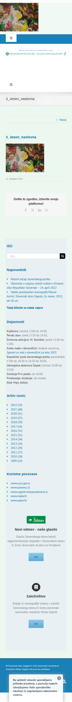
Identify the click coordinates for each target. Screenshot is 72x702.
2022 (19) (16, 405)
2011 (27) (16, 452)
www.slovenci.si (20, 487)
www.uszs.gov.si (20, 483)
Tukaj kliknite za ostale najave (25, 307)
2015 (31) (16, 435)
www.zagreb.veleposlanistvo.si (29, 492)
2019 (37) (16, 418)
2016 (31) (16, 431)
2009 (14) (16, 461)
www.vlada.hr (19, 496)
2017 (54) (16, 426)
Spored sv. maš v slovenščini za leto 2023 (31, 352)
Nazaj (63, 120)
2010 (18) (16, 456)
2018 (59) (16, 422)
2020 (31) (16, 413)
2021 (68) (16, 409)
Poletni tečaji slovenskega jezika (30, 279)
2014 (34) (16, 439)
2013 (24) (16, 443)
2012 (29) (16, 448)
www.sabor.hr (19, 500)
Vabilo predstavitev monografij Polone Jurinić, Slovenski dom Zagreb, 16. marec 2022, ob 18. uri (35, 296)
